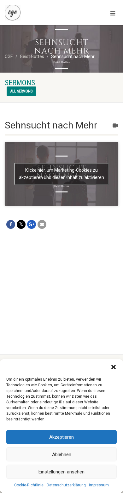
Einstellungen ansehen (61, 472)
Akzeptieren (61, 437)
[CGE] (41, 13)
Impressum (99, 485)
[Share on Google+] (31, 224)
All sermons (21, 91)
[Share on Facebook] (10, 224)
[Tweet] (21, 224)
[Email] (42, 224)
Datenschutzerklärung (66, 485)
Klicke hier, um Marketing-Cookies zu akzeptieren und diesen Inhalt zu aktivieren (61, 174)
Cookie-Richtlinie (29, 485)
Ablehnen (61, 454)
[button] (113, 367)
